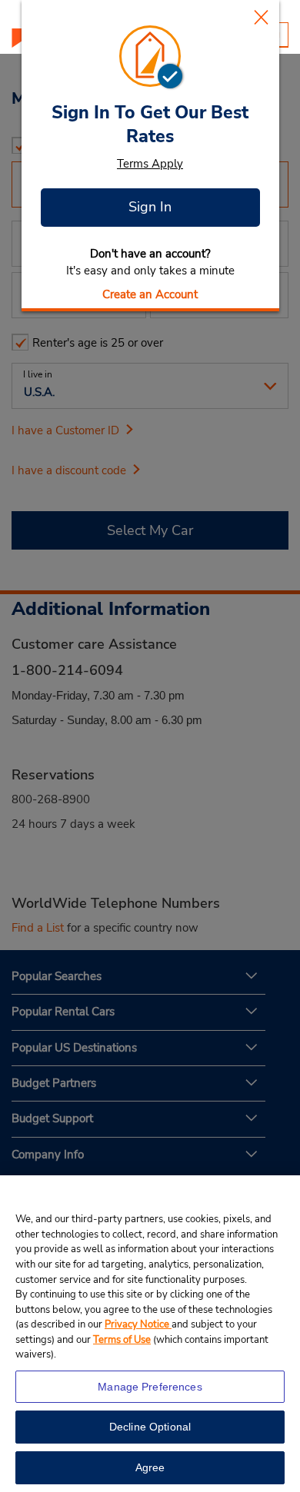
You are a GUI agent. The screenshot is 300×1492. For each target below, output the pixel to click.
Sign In (150, 207)
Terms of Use (122, 1340)
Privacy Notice (138, 1324)
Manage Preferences (150, 1387)
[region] (150, 1333)
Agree (150, 1467)
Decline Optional (150, 1427)
